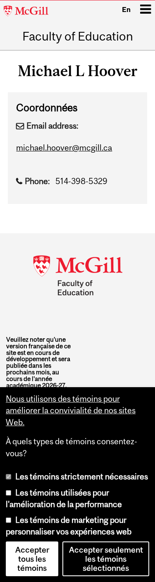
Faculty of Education (77, 36)
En (126, 9)
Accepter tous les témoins (32, 558)
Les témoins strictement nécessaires (81, 476)
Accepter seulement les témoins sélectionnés (106, 558)
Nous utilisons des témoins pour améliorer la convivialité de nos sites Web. (71, 410)
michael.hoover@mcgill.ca (64, 147)
